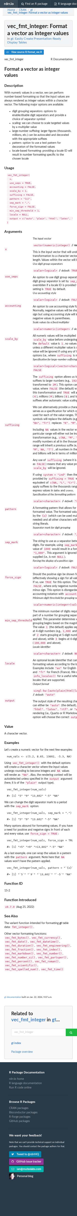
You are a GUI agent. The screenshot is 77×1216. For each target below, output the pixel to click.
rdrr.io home (16, 1079)
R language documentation (25, 1083)
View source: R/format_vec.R (26, 52)
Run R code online (20, 1087)
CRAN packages (18, 1108)
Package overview (22, 1052)
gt (54, 1020)
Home (11, 10)
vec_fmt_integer (28, 1020)
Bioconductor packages (23, 1112)
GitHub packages (19, 1121)
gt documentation (12, 997)
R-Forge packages (19, 1117)
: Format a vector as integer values (38, 12)
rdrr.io (9, 4)
